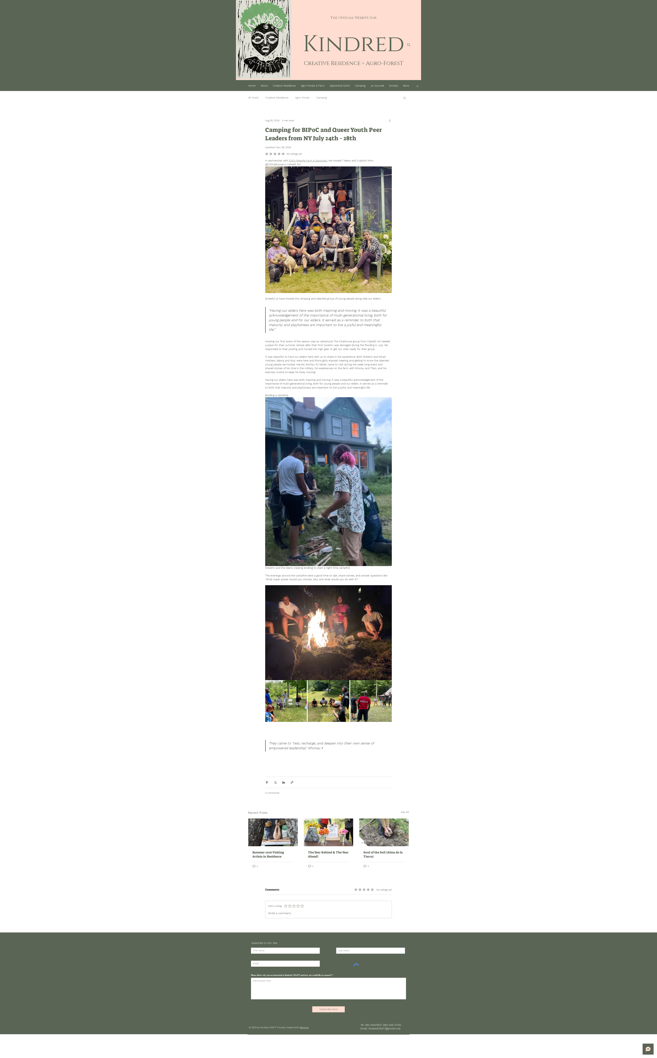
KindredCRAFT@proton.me (384, 1028)
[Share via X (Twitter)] (275, 782)
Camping (321, 97)
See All (405, 812)
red (382, 44)
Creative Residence (277, 97)
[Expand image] (286, 701)
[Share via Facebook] (266, 782)
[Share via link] (292, 782)
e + (360, 63)
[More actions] (390, 121)
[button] (417, 84)
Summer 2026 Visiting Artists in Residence (268, 854)
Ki (314, 44)
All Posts (253, 97)
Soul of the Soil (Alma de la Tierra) (383, 854)
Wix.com (304, 1027)
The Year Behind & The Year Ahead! (328, 854)
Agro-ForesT (383, 63)
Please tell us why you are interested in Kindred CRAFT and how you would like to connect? (291, 975)
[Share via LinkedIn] (283, 782)
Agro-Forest (302, 97)
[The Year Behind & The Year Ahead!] (328, 832)
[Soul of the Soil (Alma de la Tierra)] (384, 832)
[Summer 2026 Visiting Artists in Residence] (273, 832)
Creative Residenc (330, 63)
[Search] (408, 44)
